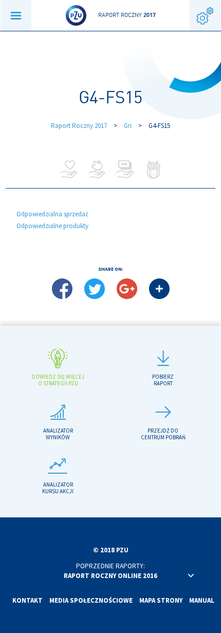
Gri (128, 125)
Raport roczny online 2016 (110, 575)
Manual (201, 600)
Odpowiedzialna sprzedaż (52, 214)
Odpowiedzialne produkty (52, 225)
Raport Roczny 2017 (79, 125)
